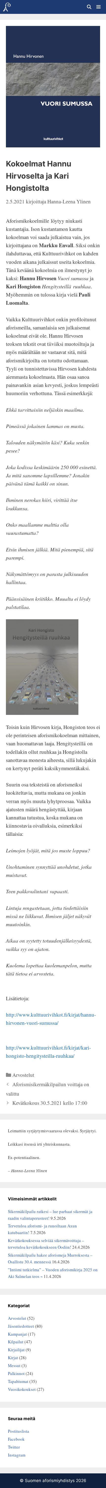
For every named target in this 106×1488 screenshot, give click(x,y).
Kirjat (13, 1357)
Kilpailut (15, 1342)
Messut (14, 1365)
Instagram (16, 1455)
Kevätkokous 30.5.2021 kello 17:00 (49, 1102)
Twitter (14, 1447)
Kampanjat (17, 1334)
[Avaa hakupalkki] (89, 7)
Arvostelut (23, 1074)
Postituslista (18, 1431)
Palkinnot (16, 1373)
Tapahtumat (18, 1381)
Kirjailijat (16, 1350)
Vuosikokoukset (22, 1389)
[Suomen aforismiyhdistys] (6, 7)
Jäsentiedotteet (21, 1326)
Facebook (16, 1439)
